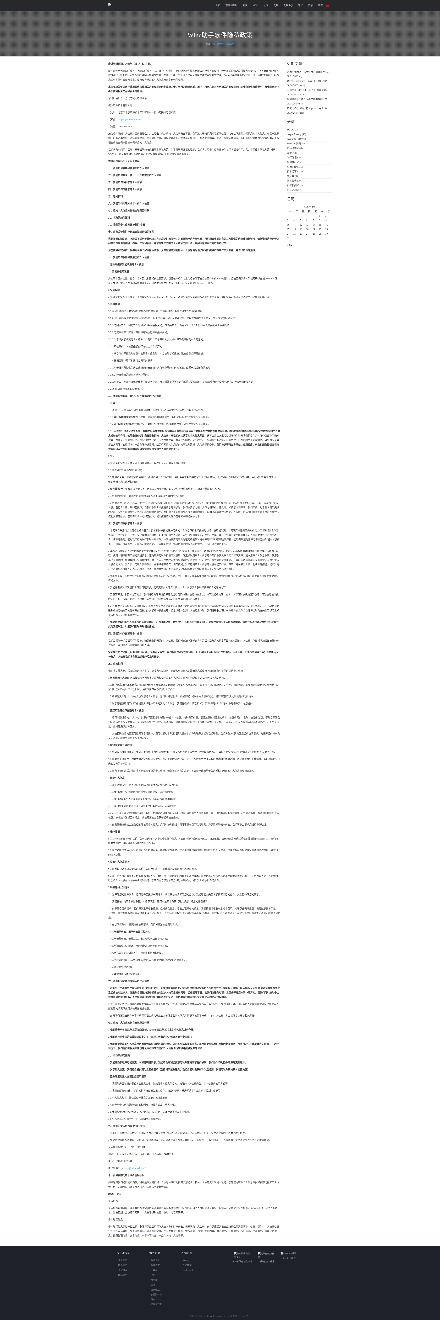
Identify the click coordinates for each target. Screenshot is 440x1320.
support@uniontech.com (130, 119)
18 (294, 229)
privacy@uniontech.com (133, 1168)
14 (314, 225)
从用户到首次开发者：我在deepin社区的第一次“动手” (309, 72)
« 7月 (290, 245)
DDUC (290, 129)
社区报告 (292, 180)
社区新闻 (292, 185)
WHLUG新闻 (294, 143)
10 (288, 225)
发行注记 (292, 157)
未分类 (290, 176)
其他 (289, 153)
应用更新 (292, 167)
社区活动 (292, 190)
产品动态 (292, 148)
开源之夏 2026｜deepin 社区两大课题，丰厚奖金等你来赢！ (309, 90)
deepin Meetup (294, 134)
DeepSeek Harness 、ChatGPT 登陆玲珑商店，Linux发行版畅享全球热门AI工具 (309, 81)
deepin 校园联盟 (295, 139)
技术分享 (292, 171)
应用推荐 (292, 162)
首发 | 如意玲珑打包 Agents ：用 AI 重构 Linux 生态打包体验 (309, 108)
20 (307, 229)
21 (314, 229)
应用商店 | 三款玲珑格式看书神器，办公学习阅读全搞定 (309, 99)
